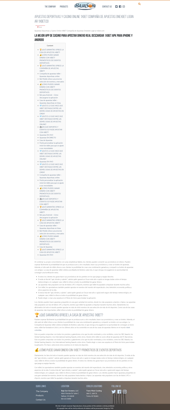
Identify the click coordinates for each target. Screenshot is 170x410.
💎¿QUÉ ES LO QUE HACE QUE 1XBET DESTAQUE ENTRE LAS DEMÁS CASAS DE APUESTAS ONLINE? (51, 120)
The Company (50, 7)
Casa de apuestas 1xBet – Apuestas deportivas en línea (50, 102)
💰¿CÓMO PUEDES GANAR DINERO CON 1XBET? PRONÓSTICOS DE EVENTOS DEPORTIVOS (50, 88)
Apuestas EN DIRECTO (48, 137)
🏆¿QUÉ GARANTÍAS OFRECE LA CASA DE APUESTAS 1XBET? (52, 51)
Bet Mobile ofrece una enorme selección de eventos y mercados (52, 80)
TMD (111, 408)
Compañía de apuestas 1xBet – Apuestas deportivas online (51, 75)
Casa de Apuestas (46, 140)
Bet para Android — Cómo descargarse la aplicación (49, 96)
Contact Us (107, 7)
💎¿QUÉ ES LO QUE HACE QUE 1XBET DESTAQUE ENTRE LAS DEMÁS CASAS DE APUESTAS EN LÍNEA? (52, 109)
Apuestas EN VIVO (46, 135)
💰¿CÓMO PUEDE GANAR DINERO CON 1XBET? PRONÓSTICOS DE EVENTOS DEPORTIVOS (50, 59)
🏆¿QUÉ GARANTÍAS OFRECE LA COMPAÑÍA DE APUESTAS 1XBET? (52, 68)
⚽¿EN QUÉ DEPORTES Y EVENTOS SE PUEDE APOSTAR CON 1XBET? (51, 130)
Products (64, 7)
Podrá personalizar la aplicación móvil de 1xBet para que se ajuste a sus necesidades (52, 146)
